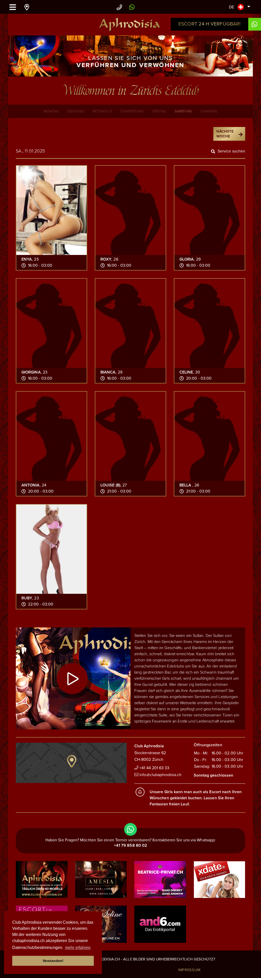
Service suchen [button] (231, 151)
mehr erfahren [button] (77, 947)
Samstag (183, 111)
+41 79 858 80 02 (130, 845)
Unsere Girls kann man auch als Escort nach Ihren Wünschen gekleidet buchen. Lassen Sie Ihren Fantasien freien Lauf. (196, 798)
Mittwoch (102, 111)
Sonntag (209, 111)
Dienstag (75, 111)
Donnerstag (132, 111)
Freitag (159, 111)
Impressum (189, 970)
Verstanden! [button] (53, 961)
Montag (51, 111)
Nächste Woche (225, 134)
